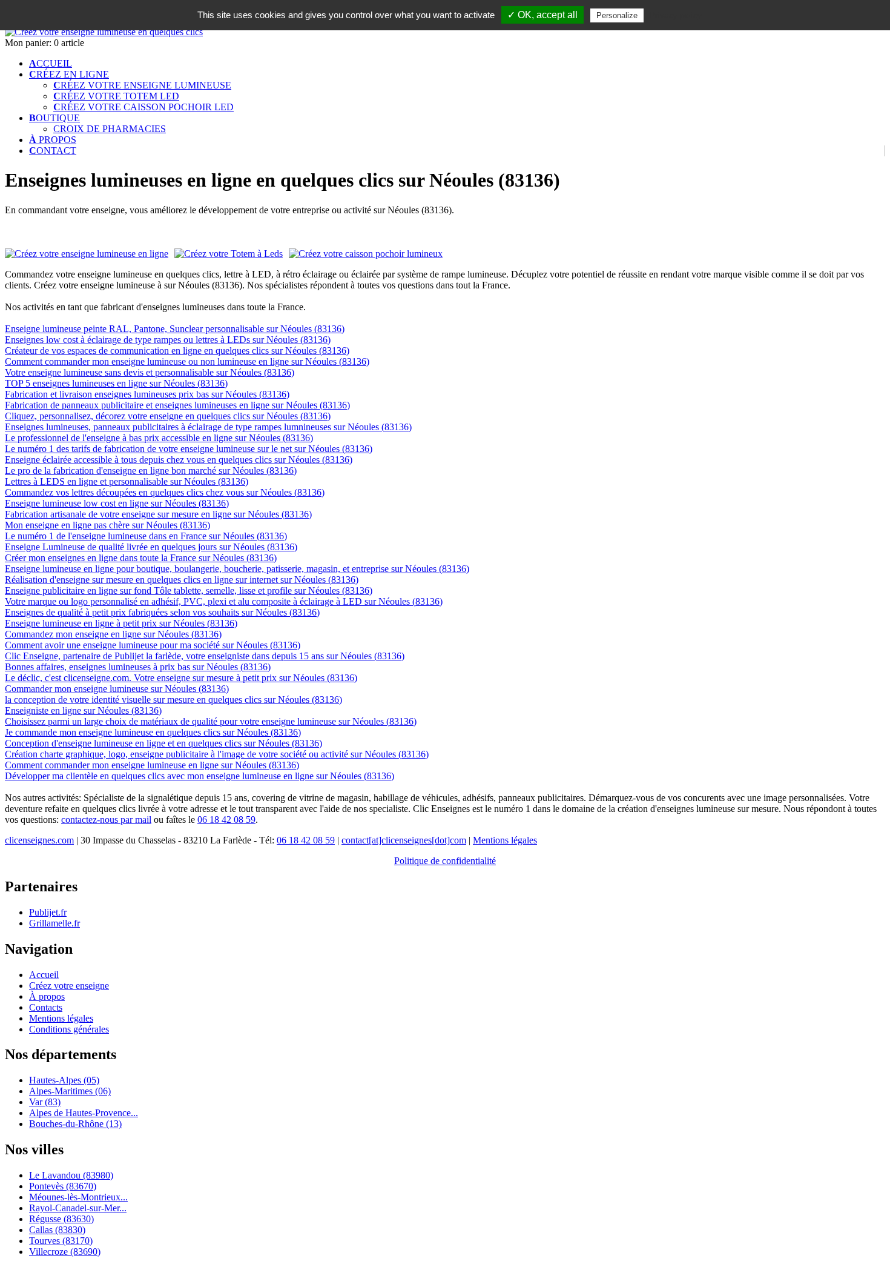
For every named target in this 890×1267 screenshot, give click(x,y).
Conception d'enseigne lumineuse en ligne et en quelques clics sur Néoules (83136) (163, 743)
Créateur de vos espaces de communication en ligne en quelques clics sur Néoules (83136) (177, 350)
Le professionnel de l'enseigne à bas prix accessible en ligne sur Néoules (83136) (159, 438)
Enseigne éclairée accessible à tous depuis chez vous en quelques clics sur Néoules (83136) (178, 459)
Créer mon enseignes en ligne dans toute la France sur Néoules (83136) (141, 558)
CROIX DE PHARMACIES (109, 129)
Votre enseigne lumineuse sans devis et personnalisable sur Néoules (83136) (149, 372)
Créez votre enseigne (69, 985)
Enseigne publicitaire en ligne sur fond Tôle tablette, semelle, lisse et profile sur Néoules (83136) (188, 590)
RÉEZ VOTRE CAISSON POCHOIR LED (143, 107)
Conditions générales (69, 1029)
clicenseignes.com (39, 840)
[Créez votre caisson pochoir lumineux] (366, 253)
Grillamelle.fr (54, 923)
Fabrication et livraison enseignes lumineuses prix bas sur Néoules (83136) (147, 394)
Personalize (617, 15)
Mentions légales (505, 840)
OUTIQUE (54, 118)
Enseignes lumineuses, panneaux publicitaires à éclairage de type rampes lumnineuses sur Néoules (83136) (208, 427)
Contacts (45, 1007)
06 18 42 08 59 (226, 819)
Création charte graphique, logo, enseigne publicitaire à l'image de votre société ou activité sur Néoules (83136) (217, 754)
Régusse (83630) (61, 1219)
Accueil (44, 974)
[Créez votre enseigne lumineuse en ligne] (104, 32)
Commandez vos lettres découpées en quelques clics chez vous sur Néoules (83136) (165, 492)
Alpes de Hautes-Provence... (83, 1113)
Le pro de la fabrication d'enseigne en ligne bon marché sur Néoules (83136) (151, 470)
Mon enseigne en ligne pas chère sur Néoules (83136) (107, 525)
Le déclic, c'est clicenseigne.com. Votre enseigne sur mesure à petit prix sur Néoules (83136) (181, 678)
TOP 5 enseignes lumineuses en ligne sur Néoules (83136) (116, 383)
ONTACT (52, 150)
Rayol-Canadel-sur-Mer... (78, 1208)
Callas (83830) (57, 1230)
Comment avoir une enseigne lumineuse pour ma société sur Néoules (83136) (152, 645)
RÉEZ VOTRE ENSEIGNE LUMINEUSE (142, 85)
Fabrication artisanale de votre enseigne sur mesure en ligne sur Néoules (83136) (158, 514)
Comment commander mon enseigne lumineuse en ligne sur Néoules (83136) (152, 765)
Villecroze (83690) (65, 1251)
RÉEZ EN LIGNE (69, 74)
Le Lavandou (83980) (71, 1175)
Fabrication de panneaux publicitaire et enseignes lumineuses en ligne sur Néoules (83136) (177, 405)
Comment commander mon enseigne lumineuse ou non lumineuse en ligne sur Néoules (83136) (187, 361)
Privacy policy (676, 15)
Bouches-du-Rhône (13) (75, 1124)
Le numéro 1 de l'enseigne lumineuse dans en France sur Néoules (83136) (146, 536)
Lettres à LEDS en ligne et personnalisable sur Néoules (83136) (126, 481)
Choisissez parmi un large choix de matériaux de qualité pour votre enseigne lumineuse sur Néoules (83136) (211, 721)
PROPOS (52, 140)
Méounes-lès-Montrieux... (78, 1197)
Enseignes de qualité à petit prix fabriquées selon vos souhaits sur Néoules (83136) (162, 612)
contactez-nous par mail (106, 819)
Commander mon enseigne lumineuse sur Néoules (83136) (117, 688)
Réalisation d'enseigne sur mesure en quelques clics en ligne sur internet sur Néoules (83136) (181, 579)
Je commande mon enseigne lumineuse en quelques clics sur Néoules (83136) (153, 732)
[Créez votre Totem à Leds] (228, 253)
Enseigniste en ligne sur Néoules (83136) (83, 710)
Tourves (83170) (61, 1240)
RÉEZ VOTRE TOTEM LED (116, 96)
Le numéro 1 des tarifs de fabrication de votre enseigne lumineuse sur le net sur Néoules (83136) (188, 449)
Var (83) (45, 1102)
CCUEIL (50, 63)
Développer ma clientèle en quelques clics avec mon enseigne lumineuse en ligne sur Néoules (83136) (199, 776)
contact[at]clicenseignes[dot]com (403, 840)
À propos (47, 996)
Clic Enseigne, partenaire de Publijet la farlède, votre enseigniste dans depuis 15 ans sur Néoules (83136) (204, 656)
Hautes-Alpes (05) (64, 1080)
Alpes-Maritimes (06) (70, 1091)
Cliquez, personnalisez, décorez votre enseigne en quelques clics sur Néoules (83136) (168, 416)
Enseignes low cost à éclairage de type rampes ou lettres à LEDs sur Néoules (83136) (168, 339)
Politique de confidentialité (445, 861)
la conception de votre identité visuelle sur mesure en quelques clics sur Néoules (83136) (173, 699)
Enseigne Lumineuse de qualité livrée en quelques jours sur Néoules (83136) (151, 547)
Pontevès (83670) (62, 1186)
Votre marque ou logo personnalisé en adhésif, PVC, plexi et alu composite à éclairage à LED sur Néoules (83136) (224, 601)
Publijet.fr (48, 912)
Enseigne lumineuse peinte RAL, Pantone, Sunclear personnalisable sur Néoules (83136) (174, 329)
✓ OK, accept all (542, 15)
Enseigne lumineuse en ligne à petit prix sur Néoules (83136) (121, 623)
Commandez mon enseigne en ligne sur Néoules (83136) (113, 634)
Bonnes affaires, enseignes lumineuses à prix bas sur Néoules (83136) (138, 667)
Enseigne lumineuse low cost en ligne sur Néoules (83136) (117, 503)
